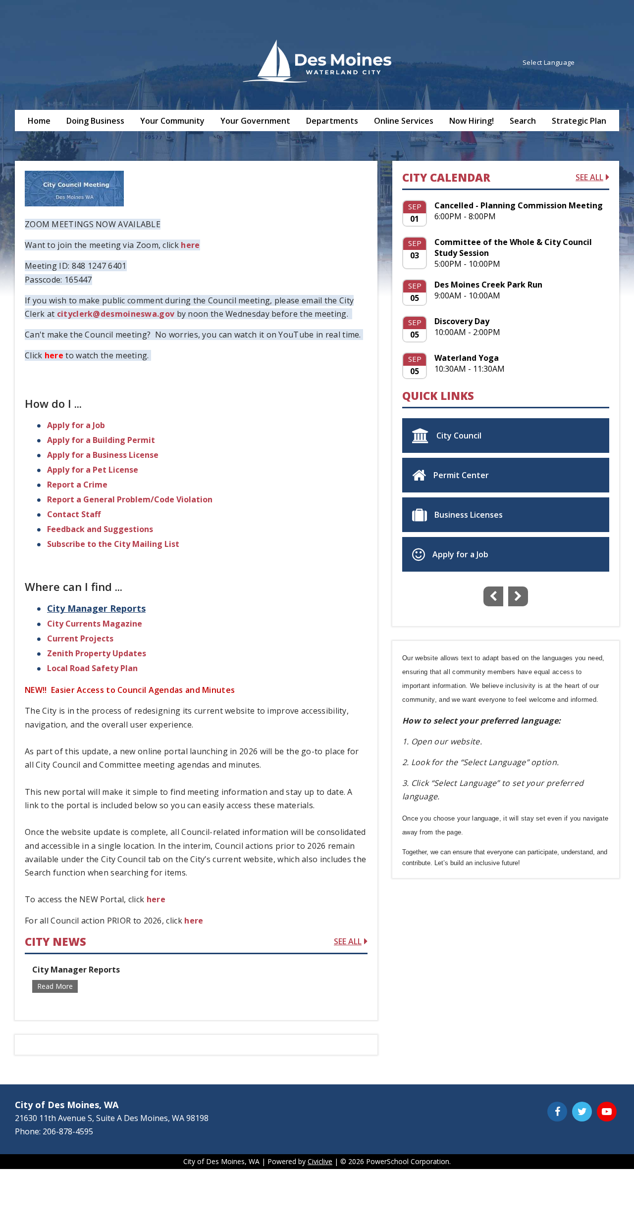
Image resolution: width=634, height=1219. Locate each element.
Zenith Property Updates (96, 653)
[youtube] (64, 355)
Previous (493, 596)
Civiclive (320, 1161)
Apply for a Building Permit (101, 440)
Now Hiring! (471, 120)
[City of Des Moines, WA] (317, 62)
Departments (332, 120)
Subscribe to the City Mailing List (113, 543)
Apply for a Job (76, 425)
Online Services (403, 120)
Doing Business (95, 120)
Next (518, 596)
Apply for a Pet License (92, 469)
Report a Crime (77, 484)
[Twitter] (582, 1111)
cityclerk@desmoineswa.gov (116, 313)
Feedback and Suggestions (100, 529)
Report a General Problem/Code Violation (129, 499)
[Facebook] (557, 1111)
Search (523, 120)
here (190, 245)
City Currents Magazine (95, 623)
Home (39, 120)
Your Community (172, 120)
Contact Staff (74, 514)
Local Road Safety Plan (92, 668)
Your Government (255, 120)
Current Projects (80, 638)
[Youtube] (607, 1111)
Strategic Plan (579, 120)
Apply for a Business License (102, 454)
